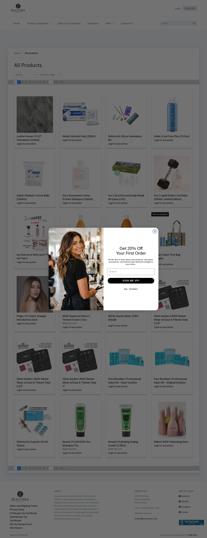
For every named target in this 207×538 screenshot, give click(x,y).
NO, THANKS (131, 289)
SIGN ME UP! (131, 280)
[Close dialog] (155, 231)
